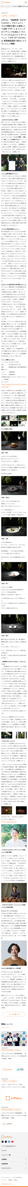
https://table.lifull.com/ (9, 821)
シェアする (8, 1123)
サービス (4, 1150)
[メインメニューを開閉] (26, 2)
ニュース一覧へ (13, 1014)
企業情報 (4, 1159)
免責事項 (10, 1179)
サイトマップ (4, 1179)
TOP (2, 6)
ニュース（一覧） (7, 1155)
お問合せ (15, 1179)
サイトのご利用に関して (17, 1177)
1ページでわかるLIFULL (9, 1146)
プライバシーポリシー (6, 1177)
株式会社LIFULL (5, 2)
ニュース (8, 6)
